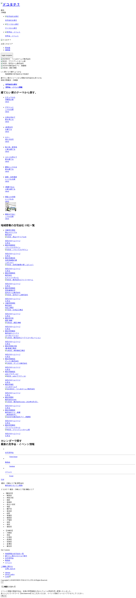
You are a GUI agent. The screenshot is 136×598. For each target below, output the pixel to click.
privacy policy (10, 574)
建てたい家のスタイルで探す (16, 556)
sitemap (7, 572)
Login (7, 576)
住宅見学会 (9, 558)
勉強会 (7, 560)
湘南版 (7, 50)
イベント (8, 562)
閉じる (4, 596)
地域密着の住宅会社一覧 (14, 554)
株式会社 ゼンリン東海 (14, 485)
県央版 (7, 48)
